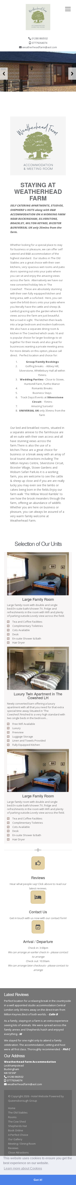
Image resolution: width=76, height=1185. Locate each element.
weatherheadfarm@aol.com (24, 1084)
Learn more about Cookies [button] (23, 1168)
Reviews (13, 1148)
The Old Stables (18, 1112)
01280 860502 (15, 1077)
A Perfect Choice (18, 1135)
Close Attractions (18, 1152)
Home (11, 1108)
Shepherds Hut (17, 1126)
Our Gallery (15, 1139)
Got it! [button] (38, 1179)
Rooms (12, 1117)
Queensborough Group (22, 1100)
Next (72, 73)
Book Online (15, 1130)
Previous (4, 73)
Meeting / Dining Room (22, 1143)
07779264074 (14, 1080)
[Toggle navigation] (68, 9)
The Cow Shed (17, 1121)
